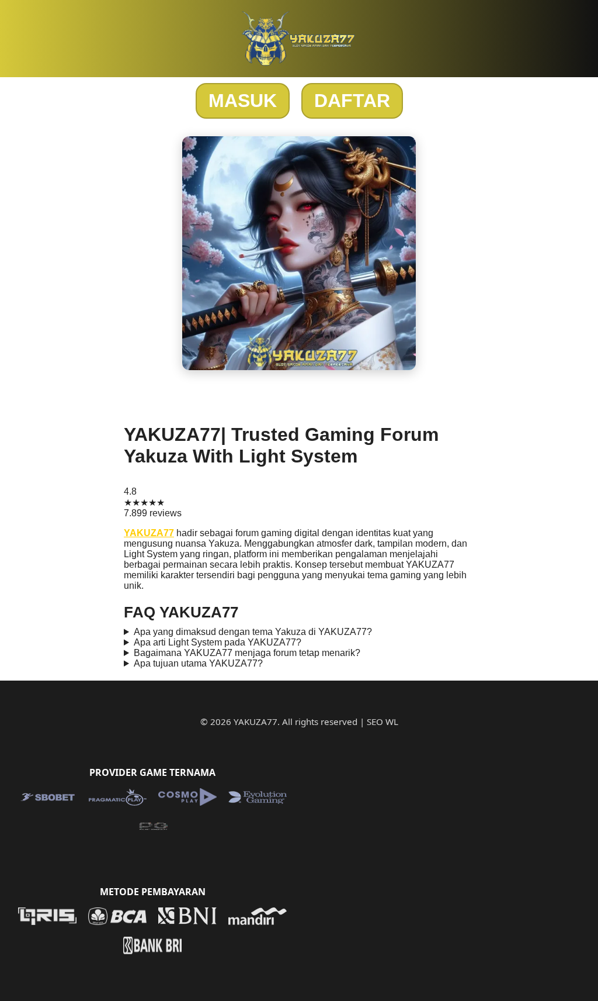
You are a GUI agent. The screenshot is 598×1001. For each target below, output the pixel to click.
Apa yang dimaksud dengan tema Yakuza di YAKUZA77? (253, 632)
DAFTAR (352, 100)
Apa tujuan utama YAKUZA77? (198, 663)
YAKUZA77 (149, 533)
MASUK (242, 100)
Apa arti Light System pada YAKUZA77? (217, 642)
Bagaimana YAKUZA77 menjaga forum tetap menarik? (247, 653)
